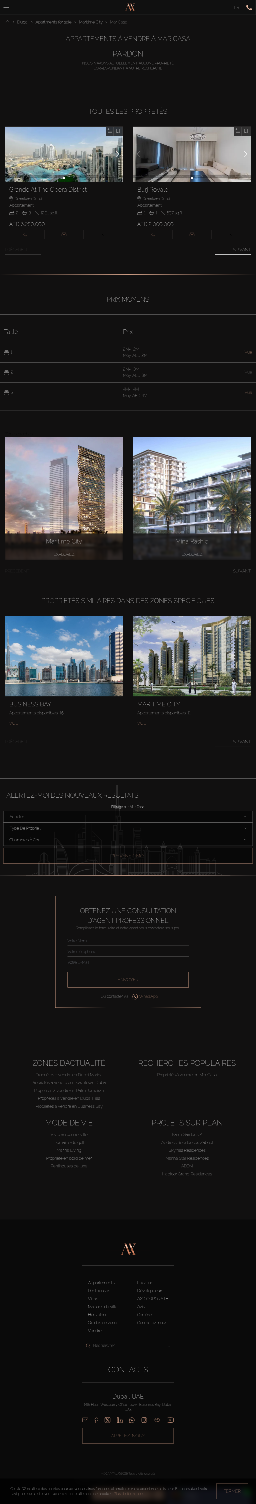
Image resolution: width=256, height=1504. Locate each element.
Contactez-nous (152, 1322)
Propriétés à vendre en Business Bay (69, 1106)
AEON (187, 1165)
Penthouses (99, 1290)
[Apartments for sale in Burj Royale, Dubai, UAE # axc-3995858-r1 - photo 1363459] (192, 154)
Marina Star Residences (187, 1158)
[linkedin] (120, 1420)
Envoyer (128, 979)
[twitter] (107, 1420)
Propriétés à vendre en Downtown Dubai (69, 1082)
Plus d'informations (129, 1494)
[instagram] (144, 1420)
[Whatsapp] (132, 1420)
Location (145, 1282)
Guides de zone (102, 1322)
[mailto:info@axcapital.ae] (85, 1420)
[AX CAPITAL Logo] (130, 7)
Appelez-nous (128, 1435)
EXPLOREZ (64, 554)
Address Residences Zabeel (187, 1142)
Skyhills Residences (187, 1150)
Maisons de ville (102, 1306)
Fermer (232, 1491)
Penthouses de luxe (69, 1165)
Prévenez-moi (128, 855)
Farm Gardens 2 (187, 1134)
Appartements (101, 1282)
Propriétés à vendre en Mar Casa (187, 1074)
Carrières (145, 1314)
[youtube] (170, 1420)
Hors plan (97, 1314)
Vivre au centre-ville (69, 1134)
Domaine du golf (69, 1142)
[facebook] (96, 1420)
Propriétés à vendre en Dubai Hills (69, 1098)
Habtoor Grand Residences (187, 1173)
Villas (93, 1298)
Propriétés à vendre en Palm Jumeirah (69, 1090)
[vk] (157, 1420)
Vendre (95, 1330)
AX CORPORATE (152, 1298)
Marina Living (69, 1150)
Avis (141, 1306)
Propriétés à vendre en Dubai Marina (69, 1074)
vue (13, 723)
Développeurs (150, 1290)
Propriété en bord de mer (69, 1158)
